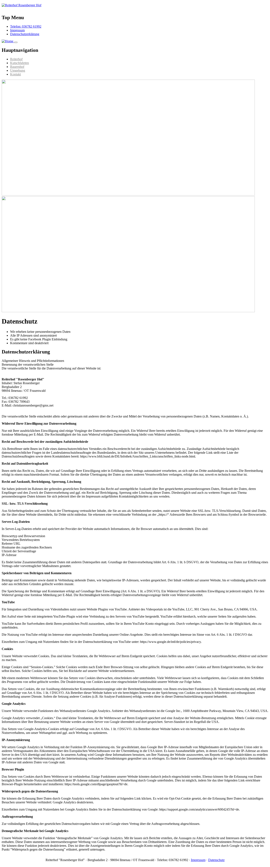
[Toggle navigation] (16, 42)
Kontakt (15, 74)
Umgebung (17, 70)
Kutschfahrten (19, 63)
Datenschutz (216, 860)
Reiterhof (16, 59)
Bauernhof (17, 66)
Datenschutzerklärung (24, 34)
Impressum (17, 30)
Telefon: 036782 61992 (25, 26)
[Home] (21, 5)
